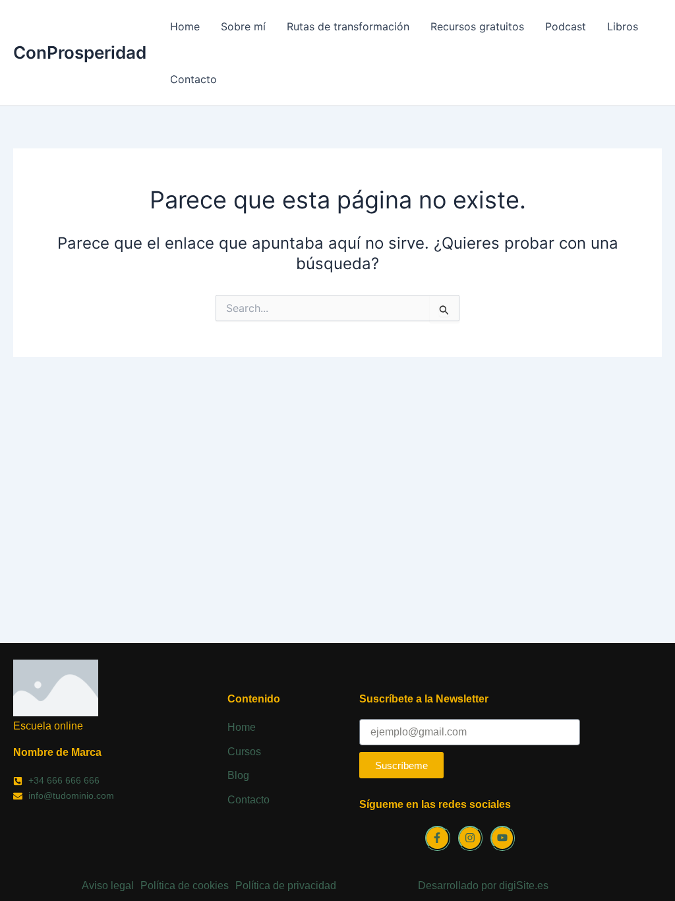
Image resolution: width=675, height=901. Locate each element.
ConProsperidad (79, 52)
